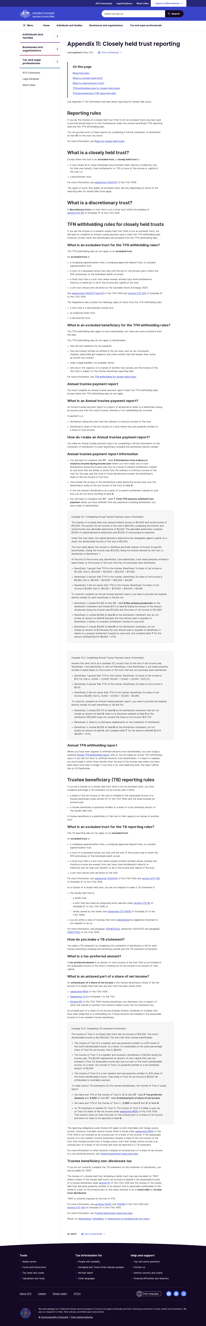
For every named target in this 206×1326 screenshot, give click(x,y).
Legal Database (124, 3)
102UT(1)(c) (73, 932)
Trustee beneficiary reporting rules (119, 1153)
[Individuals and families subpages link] (57, 36)
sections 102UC (103, 1204)
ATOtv (77, 1293)
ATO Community (104, 3)
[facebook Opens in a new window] (169, 1293)
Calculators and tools (33, 1278)
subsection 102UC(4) (106, 878)
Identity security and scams (148, 1272)
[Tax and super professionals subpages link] (57, 61)
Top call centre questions (147, 1261)
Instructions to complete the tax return (129, 1218)
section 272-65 (75, 212)
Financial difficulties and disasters (151, 1278)
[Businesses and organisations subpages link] (57, 49)
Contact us (139, 1267)
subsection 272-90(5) (119, 911)
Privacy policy (60, 1293)
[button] (110, 52)
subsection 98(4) (79, 991)
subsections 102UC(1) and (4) (88, 293)
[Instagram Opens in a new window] (183, 1293)
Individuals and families (69, 25)
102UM (121, 1204)
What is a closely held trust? (88, 78)
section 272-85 (142, 903)
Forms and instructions (34, 1267)
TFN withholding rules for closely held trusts (96, 88)
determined (123, 919)
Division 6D (76, 1001)
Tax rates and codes (33, 1272)
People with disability (89, 1261)
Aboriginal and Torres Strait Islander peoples (101, 1267)
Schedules (98, 1218)
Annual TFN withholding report (93, 754)
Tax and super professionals (146, 25)
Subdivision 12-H (79, 996)
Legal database (31, 78)
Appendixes (84, 1218)
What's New (142, 3)
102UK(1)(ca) (113, 928)
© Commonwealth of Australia (53, 1317)
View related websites (82, 1317)
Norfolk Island (85, 1272)
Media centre (29, 1261)
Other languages (86, 1278)
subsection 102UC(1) (106, 182)
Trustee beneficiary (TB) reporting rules (94, 93)
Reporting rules (81, 73)
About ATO (25, 1293)
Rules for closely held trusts (109, 141)
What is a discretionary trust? (88, 83)
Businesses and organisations (106, 25)
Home (46, 25)
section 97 (104, 1182)
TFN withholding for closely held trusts (115, 376)
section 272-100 (137, 293)
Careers (42, 1293)
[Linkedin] (176, 1293)
